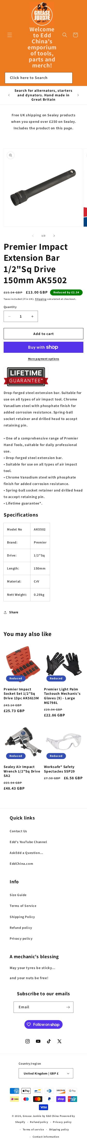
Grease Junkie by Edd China (41, 1116)
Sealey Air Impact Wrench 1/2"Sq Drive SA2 (22, 771)
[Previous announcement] (9, 95)
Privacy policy (21, 938)
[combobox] (38, 77)
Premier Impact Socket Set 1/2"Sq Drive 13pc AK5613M (21, 693)
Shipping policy (59, 1129)
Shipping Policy (22, 917)
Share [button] (13, 612)
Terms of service (33, 1129)
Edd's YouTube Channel (28, 842)
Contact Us (18, 831)
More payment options (43, 358)
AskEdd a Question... (26, 853)
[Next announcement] (78, 95)
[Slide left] (33, 235)
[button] (9, 35)
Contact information (46, 1136)
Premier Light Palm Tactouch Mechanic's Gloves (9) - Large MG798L (62, 696)
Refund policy (21, 927)
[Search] (67, 77)
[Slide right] (54, 235)
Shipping (40, 299)
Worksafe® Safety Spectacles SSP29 (59, 769)
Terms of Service (23, 906)
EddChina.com (21, 863)
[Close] (78, 78)
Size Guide (18, 895)
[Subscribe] (68, 1007)
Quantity (10, 307)
